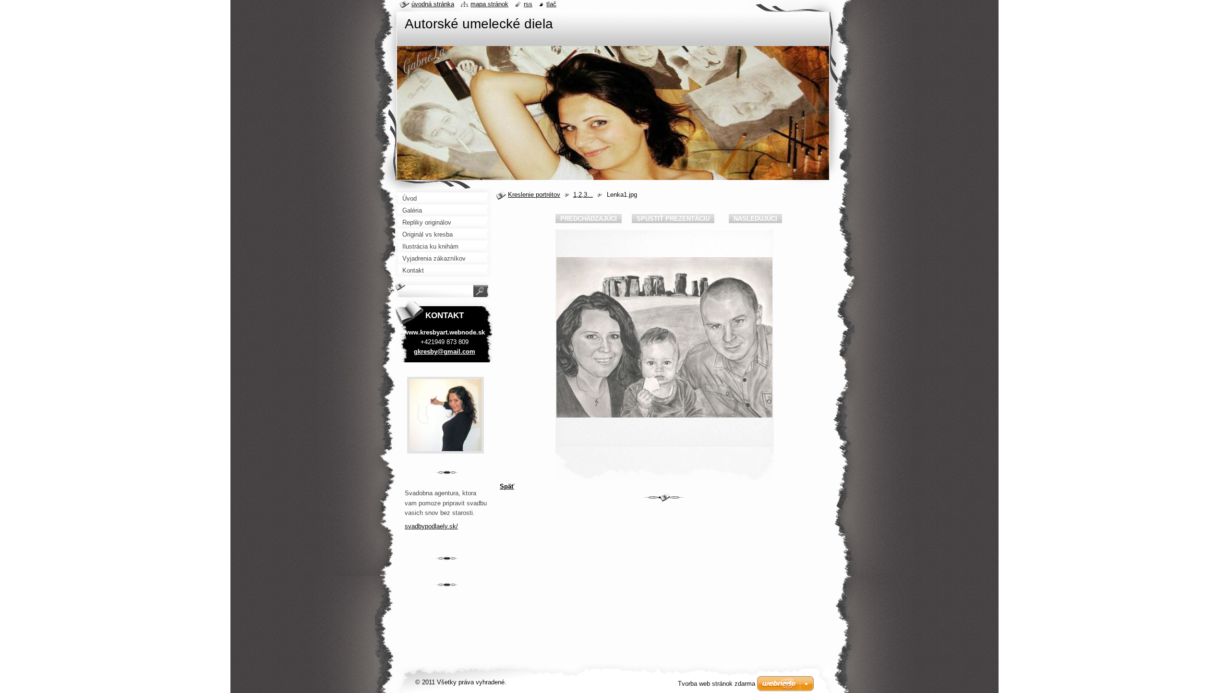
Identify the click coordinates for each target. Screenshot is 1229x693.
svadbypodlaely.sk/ (431, 526)
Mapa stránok (489, 4)
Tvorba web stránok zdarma (716, 683)
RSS (528, 4)
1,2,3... (583, 194)
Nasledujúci (755, 218)
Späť (507, 486)
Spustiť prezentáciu (673, 218)
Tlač (551, 4)
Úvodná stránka (432, 4)
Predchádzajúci (588, 218)
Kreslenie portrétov (534, 194)
